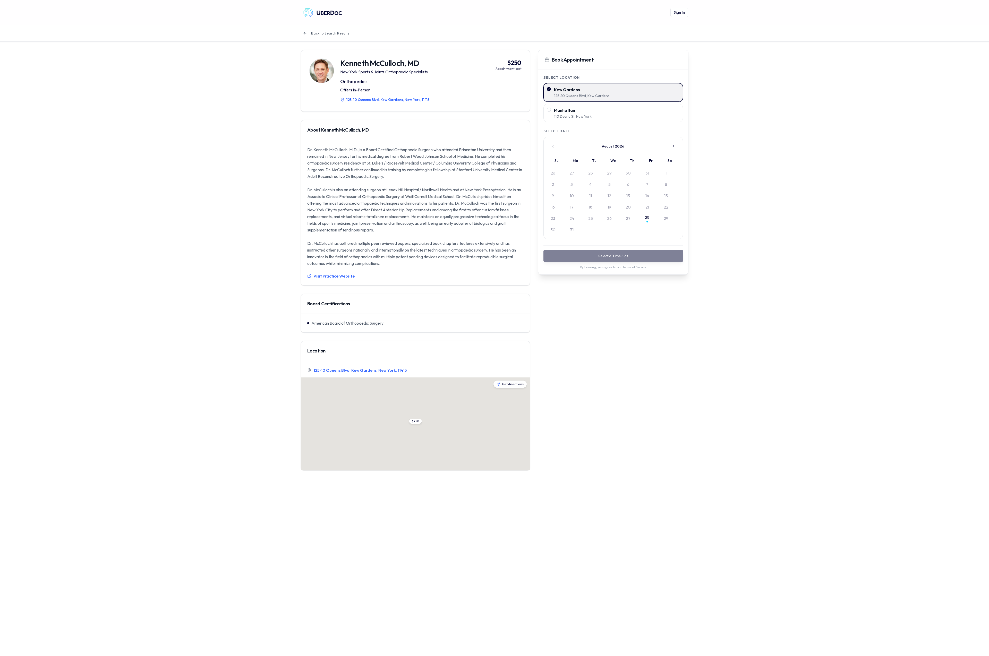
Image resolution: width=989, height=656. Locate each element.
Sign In (679, 12)
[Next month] (673, 146)
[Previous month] (553, 146)
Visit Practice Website (334, 276)
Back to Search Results (330, 33)
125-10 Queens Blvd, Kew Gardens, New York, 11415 (360, 370)
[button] (415, 421)
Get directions (513, 384)
